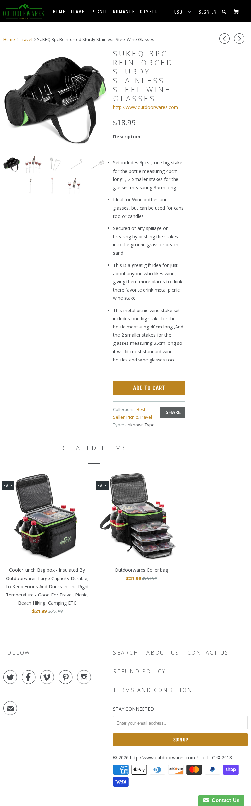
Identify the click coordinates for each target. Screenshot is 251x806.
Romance (124, 11)
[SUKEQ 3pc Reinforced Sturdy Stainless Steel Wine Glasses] (55, 99)
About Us (162, 652)
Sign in (208, 12)
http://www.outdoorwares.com (145, 107)
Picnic (100, 11)
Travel (78, 11)
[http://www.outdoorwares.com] (23, 11)
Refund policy (139, 671)
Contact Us (208, 652)
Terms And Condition (152, 690)
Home (59, 11)
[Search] (225, 12)
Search (126, 652)
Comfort (150, 11)
